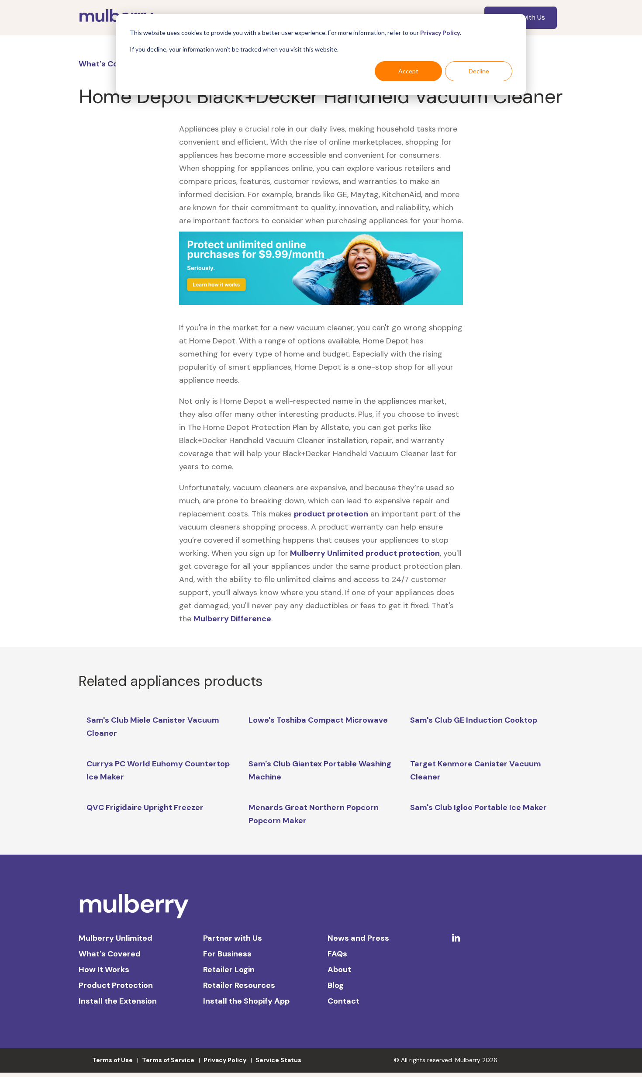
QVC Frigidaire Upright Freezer (145, 807)
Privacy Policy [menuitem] (225, 1060)
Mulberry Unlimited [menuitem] (115, 938)
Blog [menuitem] (336, 985)
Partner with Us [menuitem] (232, 938)
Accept (408, 71)
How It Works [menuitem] (104, 969)
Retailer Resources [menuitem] (239, 985)
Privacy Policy (440, 32)
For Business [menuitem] (227, 954)
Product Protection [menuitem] (116, 985)
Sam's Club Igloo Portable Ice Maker (478, 807)
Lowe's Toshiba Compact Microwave (318, 720)
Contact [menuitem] (343, 1001)
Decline (479, 71)
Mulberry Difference (232, 618)
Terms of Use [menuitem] (112, 1060)
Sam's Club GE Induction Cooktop (473, 720)
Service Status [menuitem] (278, 1060)
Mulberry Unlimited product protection (364, 553)
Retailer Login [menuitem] (229, 969)
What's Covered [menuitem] (110, 954)
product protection (331, 514)
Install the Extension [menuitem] (118, 1001)
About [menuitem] (339, 969)
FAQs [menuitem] (337, 954)
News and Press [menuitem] (358, 938)
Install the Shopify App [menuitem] (246, 1001)
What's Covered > (113, 64)
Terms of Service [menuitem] (168, 1060)
